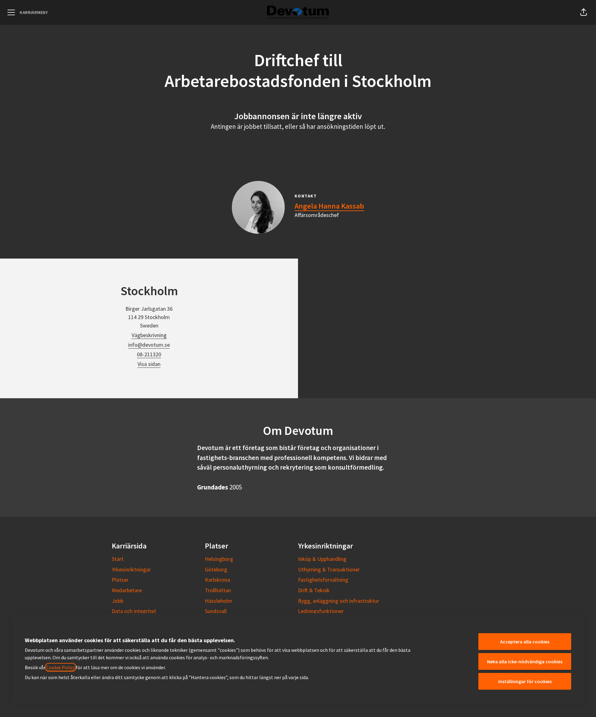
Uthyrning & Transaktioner (329, 569)
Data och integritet (134, 611)
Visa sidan (149, 364)
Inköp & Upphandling (322, 558)
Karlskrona (217, 579)
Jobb (117, 600)
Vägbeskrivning (149, 335)
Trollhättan (218, 590)
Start (118, 558)
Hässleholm (218, 600)
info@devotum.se (149, 344)
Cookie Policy (60, 667)
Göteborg (216, 569)
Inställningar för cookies (525, 681)
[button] (583, 12)
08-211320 (149, 354)
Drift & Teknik (314, 590)
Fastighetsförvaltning (323, 579)
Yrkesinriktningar (131, 569)
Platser (120, 579)
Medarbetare (127, 590)
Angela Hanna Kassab (329, 206)
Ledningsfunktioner (321, 611)
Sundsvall (216, 611)
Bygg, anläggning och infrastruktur (338, 600)
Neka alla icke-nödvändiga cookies (524, 661)
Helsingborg (219, 558)
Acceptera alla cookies (524, 641)
